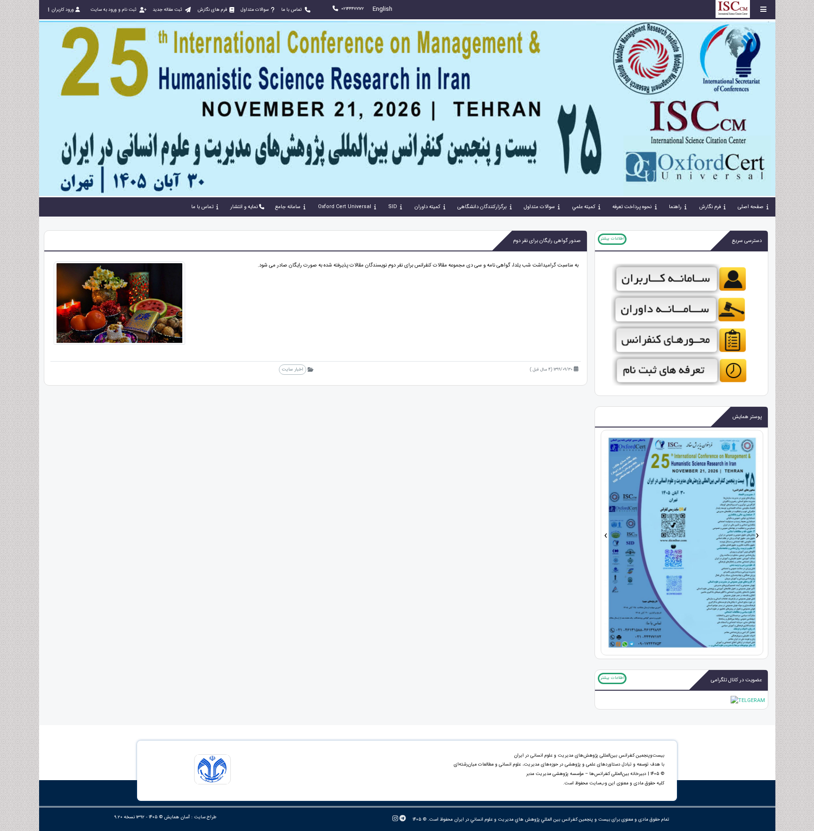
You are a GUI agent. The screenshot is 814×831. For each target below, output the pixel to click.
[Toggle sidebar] (763, 9)
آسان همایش (177, 817)
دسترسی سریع (747, 241)
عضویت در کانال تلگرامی (736, 680)
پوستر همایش (747, 417)
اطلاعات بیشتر (612, 238)
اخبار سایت (292, 369)
